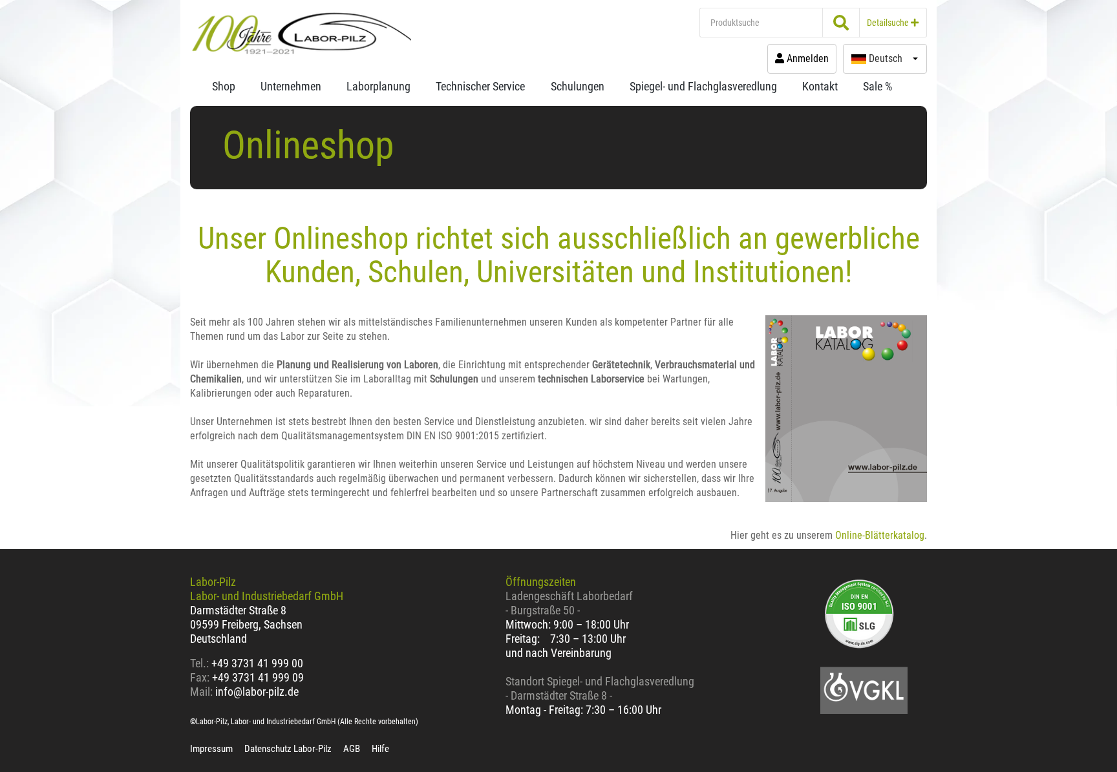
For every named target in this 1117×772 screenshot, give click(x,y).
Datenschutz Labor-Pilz (288, 749)
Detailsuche (889, 22)
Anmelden (806, 58)
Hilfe (380, 749)
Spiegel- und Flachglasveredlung (703, 86)
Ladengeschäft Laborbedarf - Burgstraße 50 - (569, 603)
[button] (885, 59)
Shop (223, 86)
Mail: (201, 691)
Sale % (877, 86)
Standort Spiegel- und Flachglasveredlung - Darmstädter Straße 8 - (599, 688)
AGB (351, 749)
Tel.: (200, 663)
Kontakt (820, 86)
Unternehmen (291, 86)
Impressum (211, 749)
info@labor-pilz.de (257, 691)
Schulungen (577, 86)
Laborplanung (378, 86)
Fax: (199, 677)
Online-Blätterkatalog (879, 535)
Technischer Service (480, 86)
